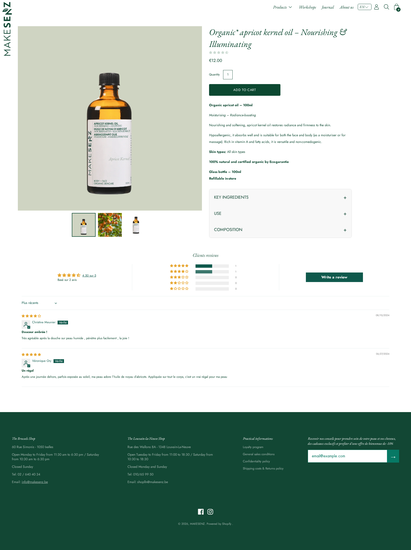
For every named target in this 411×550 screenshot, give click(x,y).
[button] (365, 7)
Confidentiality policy (256, 461)
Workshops (307, 7)
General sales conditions (258, 454)
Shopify (226, 524)
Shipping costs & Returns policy (263, 468)
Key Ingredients (231, 197)
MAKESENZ (197, 524)
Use (217, 213)
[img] (31, 316)
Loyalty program (253, 447)
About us (347, 7)
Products (280, 7)
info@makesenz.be (35, 481)
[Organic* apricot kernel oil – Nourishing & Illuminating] (84, 225)
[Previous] (29, 118)
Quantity (214, 74)
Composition (228, 230)
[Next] (190, 118)
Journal (328, 7)
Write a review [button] (334, 277)
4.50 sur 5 (89, 275)
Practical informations (258, 438)
